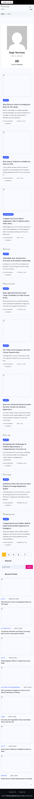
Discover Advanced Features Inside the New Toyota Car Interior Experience (17, 406)
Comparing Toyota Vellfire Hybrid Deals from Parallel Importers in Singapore (16, 525)
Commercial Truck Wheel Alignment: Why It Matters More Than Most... (16, 221)
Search (29, 567)
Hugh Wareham (8, 121)
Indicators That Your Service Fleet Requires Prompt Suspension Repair (17, 486)
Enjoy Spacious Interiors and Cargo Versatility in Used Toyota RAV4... (16, 295)
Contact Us (12, 792)
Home (2, 14)
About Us (22, 792)
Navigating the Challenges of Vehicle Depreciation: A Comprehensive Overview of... (15, 446)
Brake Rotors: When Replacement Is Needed (16, 779)
